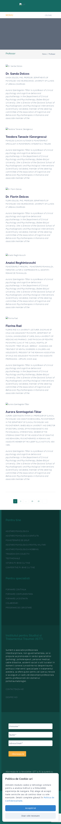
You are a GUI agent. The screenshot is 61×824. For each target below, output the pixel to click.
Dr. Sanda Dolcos (17, 73)
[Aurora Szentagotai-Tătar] (17, 404)
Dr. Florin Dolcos (17, 196)
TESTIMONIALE (13, 558)
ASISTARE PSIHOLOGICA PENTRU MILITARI (26, 544)
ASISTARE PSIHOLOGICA (17, 531)
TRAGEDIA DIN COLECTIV (18, 553)
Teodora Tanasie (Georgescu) (26, 136)
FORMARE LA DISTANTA (17, 598)
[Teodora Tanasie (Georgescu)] (19, 129)
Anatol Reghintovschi (21, 262)
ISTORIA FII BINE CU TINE (18, 562)
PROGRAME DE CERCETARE (19, 607)
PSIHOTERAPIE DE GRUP (17, 540)
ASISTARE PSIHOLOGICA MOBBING (22, 549)
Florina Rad (14, 326)
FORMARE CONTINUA (16, 589)
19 (32, 501)
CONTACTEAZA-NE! (15, 689)
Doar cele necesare (30, 815)
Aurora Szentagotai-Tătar (23, 412)
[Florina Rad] (12, 318)
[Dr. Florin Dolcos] (14, 189)
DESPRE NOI (12, 697)
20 (39, 501)
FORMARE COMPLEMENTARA (19, 593)
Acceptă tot (30, 808)
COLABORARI (12, 603)
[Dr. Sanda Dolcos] (14, 65)
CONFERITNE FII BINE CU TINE (20, 567)
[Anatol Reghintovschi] (16, 255)
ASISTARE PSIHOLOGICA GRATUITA (22, 535)
